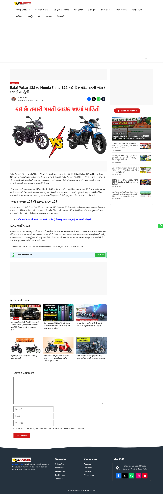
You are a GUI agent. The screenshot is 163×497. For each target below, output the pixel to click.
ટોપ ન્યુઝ (92, 10)
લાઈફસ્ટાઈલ (137, 10)
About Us (87, 464)
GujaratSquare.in (75, 490)
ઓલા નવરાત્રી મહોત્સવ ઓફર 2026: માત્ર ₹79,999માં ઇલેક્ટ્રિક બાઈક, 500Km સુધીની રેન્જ (56, 358)
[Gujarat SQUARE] (22, 3)
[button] (146, 59)
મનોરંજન (19, 16)
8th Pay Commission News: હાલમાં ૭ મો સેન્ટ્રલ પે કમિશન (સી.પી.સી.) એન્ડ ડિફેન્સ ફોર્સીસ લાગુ (125, 170)
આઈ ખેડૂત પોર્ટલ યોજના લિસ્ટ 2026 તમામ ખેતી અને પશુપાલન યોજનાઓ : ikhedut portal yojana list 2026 (125, 194)
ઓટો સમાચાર (121, 10)
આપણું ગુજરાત (22, 10)
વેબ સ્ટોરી (60, 16)
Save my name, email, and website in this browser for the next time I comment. (50, 429)
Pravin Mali (23, 98)
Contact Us (88, 468)
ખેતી (40, 16)
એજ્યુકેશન (78, 10)
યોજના (49, 16)
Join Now (100, 255)
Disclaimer (88, 471)
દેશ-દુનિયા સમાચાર (61, 10)
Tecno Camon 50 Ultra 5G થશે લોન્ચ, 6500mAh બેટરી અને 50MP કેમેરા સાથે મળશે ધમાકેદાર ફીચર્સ (57, 326)
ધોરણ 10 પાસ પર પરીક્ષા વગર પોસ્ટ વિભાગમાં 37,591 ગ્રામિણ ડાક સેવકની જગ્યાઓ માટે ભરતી (125, 146)
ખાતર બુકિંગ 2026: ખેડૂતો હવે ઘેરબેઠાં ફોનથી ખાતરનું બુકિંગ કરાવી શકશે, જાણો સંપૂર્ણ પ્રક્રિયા (124, 158)
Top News (59, 479)
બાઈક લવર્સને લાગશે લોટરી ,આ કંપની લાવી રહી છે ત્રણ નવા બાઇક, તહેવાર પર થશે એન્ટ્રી (53, 220)
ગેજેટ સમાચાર (105, 10)
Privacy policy (89, 475)
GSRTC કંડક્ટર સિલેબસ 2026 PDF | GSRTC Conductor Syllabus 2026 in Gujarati (125, 182)
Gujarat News (60, 464)
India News (59, 468)
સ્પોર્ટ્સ (30, 16)
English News (60, 475)
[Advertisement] (81, 37)
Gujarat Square (17, 464)
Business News (60, 471)
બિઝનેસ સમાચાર (42, 10)
